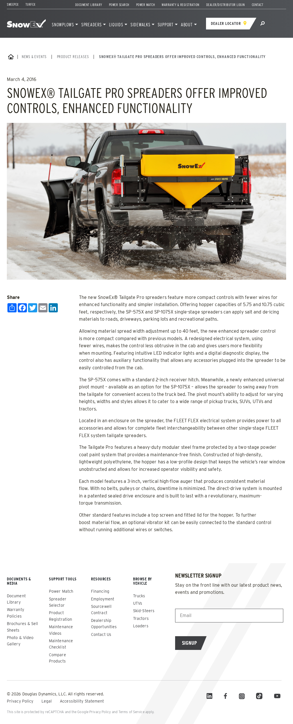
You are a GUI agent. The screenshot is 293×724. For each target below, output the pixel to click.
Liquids (116, 24)
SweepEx (13, 4)
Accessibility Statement (82, 701)
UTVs (137, 603)
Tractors (141, 618)
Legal (47, 701)
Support (166, 24)
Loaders (141, 626)
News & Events (34, 56)
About (187, 24)
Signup (189, 643)
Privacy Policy (21, 701)
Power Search (119, 5)
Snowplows (63, 24)
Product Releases (73, 56)
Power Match (145, 5)
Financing (100, 591)
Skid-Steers (144, 610)
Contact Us (101, 634)
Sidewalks (140, 24)
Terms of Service (131, 712)
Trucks (139, 596)
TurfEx (30, 4)
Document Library (88, 5)
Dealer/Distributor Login (225, 5)
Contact (258, 5)
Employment (102, 599)
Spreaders (91, 24)
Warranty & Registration (180, 5)
